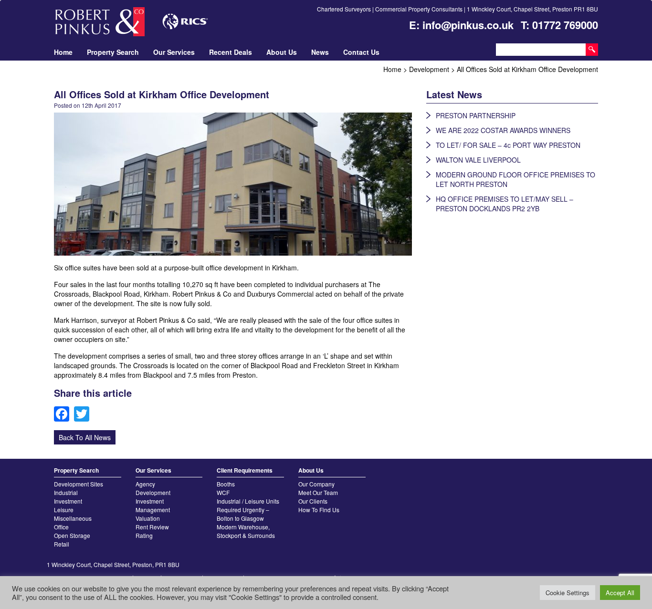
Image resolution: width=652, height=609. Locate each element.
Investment (68, 501)
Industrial (66, 492)
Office (61, 527)
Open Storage (72, 535)
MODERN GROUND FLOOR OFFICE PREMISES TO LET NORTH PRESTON (515, 179)
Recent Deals (230, 52)
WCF (223, 492)
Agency (145, 484)
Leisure (64, 510)
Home (63, 52)
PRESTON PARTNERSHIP (475, 115)
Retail (61, 544)
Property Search (113, 52)
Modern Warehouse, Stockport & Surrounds (246, 531)
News (320, 52)
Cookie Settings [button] (567, 592)
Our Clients (312, 501)
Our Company (316, 484)
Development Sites (78, 484)
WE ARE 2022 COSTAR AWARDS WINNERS (503, 130)
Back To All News (85, 437)
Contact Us (361, 52)
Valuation (148, 518)
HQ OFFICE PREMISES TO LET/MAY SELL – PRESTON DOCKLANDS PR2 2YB (504, 203)
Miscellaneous (73, 518)
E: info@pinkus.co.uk (461, 24)
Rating (144, 535)
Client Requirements (245, 470)
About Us (281, 52)
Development (153, 492)
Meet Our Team (318, 492)
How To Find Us (318, 510)
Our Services (174, 52)
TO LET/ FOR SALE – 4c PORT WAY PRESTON (508, 145)
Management (153, 510)
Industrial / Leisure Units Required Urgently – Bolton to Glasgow (248, 509)
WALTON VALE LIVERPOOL (478, 160)
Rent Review (152, 527)
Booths (226, 484)
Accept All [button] (620, 592)
